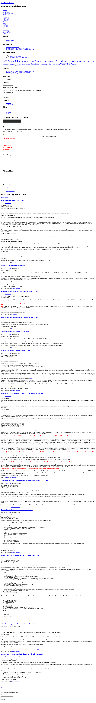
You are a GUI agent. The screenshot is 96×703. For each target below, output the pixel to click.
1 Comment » (14, 314)
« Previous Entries (4, 197)
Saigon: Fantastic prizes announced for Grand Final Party (20, 555)
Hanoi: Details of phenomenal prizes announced (17, 510)
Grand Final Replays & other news (12, 200)
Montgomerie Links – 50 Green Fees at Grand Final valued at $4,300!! (24, 480)
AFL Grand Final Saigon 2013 (9, 14)
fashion (65, 61)
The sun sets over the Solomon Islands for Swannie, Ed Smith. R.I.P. (20, 49)
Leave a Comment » (15, 262)
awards (50, 61)
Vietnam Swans (7, 2)
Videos (4, 33)
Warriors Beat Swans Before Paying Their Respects (20, 57)
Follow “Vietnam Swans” (7, 690)
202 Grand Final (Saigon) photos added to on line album (19, 317)
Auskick (7, 187)
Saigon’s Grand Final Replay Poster (13, 265)
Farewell (59, 61)
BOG (53, 61)
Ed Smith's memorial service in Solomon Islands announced (18, 72)
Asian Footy (29, 61)
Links (4, 23)
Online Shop (5, 26)
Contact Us (5, 21)
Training (58, 64)
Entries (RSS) (8, 103)
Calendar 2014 (6, 18)
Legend (88, 61)
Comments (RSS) (9, 104)
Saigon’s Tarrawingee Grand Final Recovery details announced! (22, 654)
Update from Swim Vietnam (15, 56)
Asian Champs (16, 61)
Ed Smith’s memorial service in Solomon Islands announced (18, 48)
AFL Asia (5, 11)
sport (23, 64)
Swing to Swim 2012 (10, 191)
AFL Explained (6, 12)
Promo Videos (6, 30)
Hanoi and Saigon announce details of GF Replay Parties (19, 291)
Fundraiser (72, 61)
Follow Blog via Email (10, 87)
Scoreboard (18, 64)
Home (4, 8)
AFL (5, 61)
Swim (49, 64)
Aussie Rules (41, 61)
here (31, 378)
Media (4, 24)
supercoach (27, 64)
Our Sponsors (6, 64)
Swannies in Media (10, 40)
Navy (93, 61)
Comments (9, 113)
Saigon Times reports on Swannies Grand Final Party (18, 624)
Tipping (53, 64)
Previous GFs (6, 28)
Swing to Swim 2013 (7, 32)
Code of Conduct (6, 19)
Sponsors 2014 (6, 31)
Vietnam (73, 64)
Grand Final (81, 61)
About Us (5, 10)
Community (5, 20)
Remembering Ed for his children (12, 47)
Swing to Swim (9, 189)
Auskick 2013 (6, 17)
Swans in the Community (39, 64)
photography (12, 64)
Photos (4, 27)
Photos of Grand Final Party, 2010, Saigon (15, 331)
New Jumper (5, 25)
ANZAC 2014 (6, 16)
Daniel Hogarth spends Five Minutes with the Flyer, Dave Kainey (22, 393)
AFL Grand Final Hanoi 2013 (9, 13)
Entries (8, 112)
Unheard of (65, 64)
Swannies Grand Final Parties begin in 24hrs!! (16, 350)
